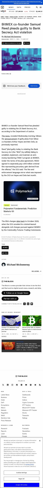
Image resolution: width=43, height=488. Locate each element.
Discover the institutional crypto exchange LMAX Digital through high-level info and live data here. (21, 2)
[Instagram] (12, 385)
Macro (3, 407)
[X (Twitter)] (3, 385)
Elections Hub (5, 418)
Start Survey (34, 86)
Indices (24, 400)
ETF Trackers (26, 405)
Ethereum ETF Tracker (29, 410)
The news (6, 136)
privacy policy (30, 464)
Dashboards (26, 394)
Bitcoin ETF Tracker (28, 407)
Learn (3, 433)
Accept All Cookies (21, 485)
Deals (3, 400)
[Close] (40, 441)
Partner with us (10, 298)
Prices (24, 397)
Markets (3, 410)
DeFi (2, 402)
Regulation (4, 413)
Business (4, 397)
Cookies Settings (21, 472)
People (24, 436)
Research (4, 428)
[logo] (2, 7)
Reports (3, 431)
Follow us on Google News (16, 292)
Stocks (24, 413)
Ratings (24, 418)
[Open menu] (40, 7)
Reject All (21, 479)
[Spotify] (30, 385)
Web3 (3, 415)
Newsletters (26, 431)
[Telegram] (21, 385)
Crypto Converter (28, 402)
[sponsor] (8, 346)
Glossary (4, 436)
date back (20, 221)
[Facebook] (17, 385)
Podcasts (25, 428)
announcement (11, 139)
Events (24, 433)
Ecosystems (5, 405)
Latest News (5, 394)
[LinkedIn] (8, 385)
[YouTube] (26, 385)
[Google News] (35, 385)
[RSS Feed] (40, 385)
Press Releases (6, 420)
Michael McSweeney (12, 36)
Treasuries (25, 415)
